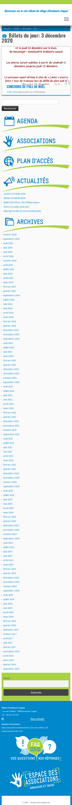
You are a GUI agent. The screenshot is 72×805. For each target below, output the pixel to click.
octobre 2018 (10, 586)
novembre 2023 (11, 334)
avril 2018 (8, 612)
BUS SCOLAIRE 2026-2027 (16, 207)
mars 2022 (8, 408)
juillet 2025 (8, 269)
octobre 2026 (10, 234)
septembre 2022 (11, 382)
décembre (27, 28)
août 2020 (8, 491)
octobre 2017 (10, 634)
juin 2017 (7, 642)
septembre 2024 (11, 295)
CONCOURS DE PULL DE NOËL (26, 86)
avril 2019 (8, 560)
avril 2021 (8, 456)
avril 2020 (8, 508)
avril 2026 (8, 256)
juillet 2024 (8, 299)
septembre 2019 (11, 538)
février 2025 (9, 286)
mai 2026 (7, 252)
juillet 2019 (8, 547)
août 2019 (8, 543)
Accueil (6, 28)
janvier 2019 (9, 573)
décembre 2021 (11, 421)
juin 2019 (7, 551)
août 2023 (8, 343)
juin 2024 (7, 304)
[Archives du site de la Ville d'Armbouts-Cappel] (35, 223)
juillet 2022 (8, 391)
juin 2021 (7, 447)
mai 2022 (7, 399)
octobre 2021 (10, 430)
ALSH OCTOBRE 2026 (15, 194)
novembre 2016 (11, 651)
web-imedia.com (43, 802)
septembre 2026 (11, 239)
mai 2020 (7, 504)
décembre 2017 (11, 629)
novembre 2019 (11, 530)
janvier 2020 (9, 521)
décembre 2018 (11, 577)
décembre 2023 (11, 330)
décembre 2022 (11, 369)
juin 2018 (7, 603)
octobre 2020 (10, 482)
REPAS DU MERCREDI (15, 198)
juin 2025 (7, 273)
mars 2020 (8, 512)
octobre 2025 (10, 260)
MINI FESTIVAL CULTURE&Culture (22, 202)
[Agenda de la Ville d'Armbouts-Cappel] (35, 122)
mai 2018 (7, 608)
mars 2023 (8, 356)
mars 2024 (8, 317)
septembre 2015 (11, 669)
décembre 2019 (11, 525)
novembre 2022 (11, 373)
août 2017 (8, 638)
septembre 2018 (11, 590)
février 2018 (9, 621)
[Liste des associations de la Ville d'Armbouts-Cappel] (35, 142)
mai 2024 (7, 308)
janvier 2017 (9, 647)
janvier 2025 (9, 291)
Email (6, 678)
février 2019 (9, 569)
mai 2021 (7, 451)
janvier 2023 (9, 365)
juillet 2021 (8, 443)
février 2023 (9, 360)
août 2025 (8, 265)
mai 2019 (7, 556)
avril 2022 (8, 404)
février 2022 (9, 412)
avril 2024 (8, 312)
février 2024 (9, 321)
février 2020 (9, 517)
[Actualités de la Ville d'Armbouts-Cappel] (35, 182)
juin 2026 (7, 247)
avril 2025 (8, 278)
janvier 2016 (9, 664)
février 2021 (9, 464)
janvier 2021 (9, 469)
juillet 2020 (8, 495)
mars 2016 (8, 660)
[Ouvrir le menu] (66, 19)
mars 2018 (8, 616)
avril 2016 (8, 656)
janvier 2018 (9, 625)
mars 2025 (8, 282)
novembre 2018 (11, 582)
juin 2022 (7, 395)
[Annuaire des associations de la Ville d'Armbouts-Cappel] (36, 778)
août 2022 (8, 386)
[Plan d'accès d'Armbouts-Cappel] (35, 162)
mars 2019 (8, 564)
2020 (16, 28)
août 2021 (8, 438)
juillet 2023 (8, 347)
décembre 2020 (11, 473)
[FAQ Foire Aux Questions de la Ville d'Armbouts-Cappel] (36, 749)
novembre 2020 (11, 477)
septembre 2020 (11, 486)
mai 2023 (7, 352)
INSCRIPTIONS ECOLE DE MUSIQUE (22, 211)
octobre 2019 (10, 534)
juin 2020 (7, 499)
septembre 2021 (11, 434)
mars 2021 (8, 460)
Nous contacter (37, 719)
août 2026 (8, 243)
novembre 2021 (11, 425)
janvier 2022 (9, 417)
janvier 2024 (9, 326)
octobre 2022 (10, 378)
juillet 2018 (8, 599)
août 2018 (8, 595)
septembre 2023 (11, 339)
